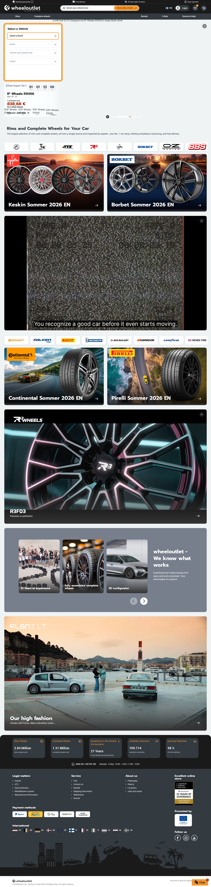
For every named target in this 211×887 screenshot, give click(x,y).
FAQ (75, 781)
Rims (17, 16)
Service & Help (189, 16)
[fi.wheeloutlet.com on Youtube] (194, 838)
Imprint (18, 781)
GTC (17, 784)
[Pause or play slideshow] (108, 117)
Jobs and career (135, 791)
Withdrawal (78, 795)
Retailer (76, 788)
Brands (144, 16)
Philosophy (133, 781)
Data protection (22, 788)
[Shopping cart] (204, 8)
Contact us (78, 784)
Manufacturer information (26, 795)
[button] (39, 776)
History (131, 784)
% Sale (165, 16)
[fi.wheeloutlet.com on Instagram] (186, 838)
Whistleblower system (24, 791)
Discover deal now (16, 112)
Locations (132, 788)
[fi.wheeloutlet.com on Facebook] (178, 838)
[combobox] (33, 36)
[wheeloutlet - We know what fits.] (22, 8)
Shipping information (82, 791)
